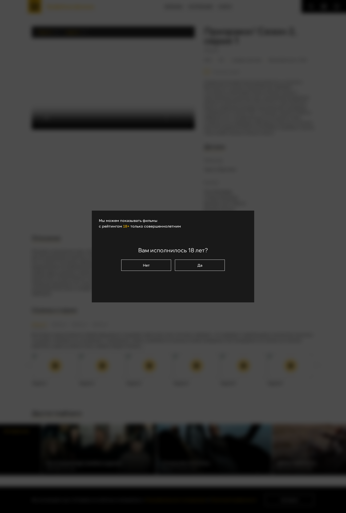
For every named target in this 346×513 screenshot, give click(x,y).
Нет (146, 265)
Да (199, 265)
